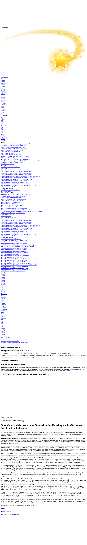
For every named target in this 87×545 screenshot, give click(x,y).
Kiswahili (3, 95)
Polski (2, 101)
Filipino (3, 87)
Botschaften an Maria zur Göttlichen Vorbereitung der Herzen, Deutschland (21, 176)
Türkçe (3, 112)
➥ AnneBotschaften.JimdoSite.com (10, 514)
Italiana (3, 94)
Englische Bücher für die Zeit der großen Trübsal (14, 240)
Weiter (68, 370)
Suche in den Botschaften (7, 188)
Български (4, 115)
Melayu (3, 98)
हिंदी (2, 129)
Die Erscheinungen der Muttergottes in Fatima (13, 257)
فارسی (3, 134)
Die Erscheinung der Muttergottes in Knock (12, 254)
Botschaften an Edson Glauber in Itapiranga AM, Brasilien (16, 179)
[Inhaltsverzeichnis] (13, 402)
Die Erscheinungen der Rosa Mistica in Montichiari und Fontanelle (19, 265)
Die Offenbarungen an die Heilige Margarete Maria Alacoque (17, 246)
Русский (3, 117)
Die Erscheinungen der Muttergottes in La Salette (14, 248)
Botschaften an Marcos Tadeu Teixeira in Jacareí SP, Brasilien (17, 177)
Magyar (3, 97)
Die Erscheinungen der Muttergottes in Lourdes (13, 249)
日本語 (3, 139)
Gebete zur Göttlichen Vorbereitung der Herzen (13, 148)
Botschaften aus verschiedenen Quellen (11, 187)
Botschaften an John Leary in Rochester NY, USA (14, 183)
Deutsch (3, 83)
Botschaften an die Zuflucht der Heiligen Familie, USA (15, 180)
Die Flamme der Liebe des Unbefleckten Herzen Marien (16, 159)
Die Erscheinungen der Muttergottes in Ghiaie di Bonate (16, 263)
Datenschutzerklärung (6, 338)
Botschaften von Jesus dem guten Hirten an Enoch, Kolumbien (17, 171)
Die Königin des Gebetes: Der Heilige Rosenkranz (15, 144)
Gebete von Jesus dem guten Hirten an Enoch (13, 147)
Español (3, 86)
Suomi (2, 107)
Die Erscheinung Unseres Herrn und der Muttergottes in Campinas (18, 258)
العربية (2, 130)
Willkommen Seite (6, 191)
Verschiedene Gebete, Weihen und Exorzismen (13, 145)
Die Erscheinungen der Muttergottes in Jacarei (13, 271)
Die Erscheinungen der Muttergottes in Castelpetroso (15, 255)
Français (3, 89)
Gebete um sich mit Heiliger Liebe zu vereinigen (14, 157)
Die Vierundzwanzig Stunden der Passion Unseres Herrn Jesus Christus (21, 161)
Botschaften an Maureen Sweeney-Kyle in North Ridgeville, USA (18, 185)
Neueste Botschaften (6, 170)
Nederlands (4, 100)
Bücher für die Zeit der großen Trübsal (11, 239)
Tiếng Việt (3, 110)
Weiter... (36, 357)
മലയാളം (3, 125)
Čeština (3, 81)
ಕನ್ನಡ (2, 123)
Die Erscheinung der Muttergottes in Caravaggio (14, 243)
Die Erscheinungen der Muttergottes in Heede (13, 262)
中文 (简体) (4, 137)
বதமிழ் (2, 120)
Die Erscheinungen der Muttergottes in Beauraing (14, 260)
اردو (2, 132)
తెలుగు (2, 121)
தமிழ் (2, 312)
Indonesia (3, 92)
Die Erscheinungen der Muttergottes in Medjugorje (14, 268)
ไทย (2, 127)
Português (3, 103)
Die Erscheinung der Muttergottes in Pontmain (13, 251)
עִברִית (2, 135)
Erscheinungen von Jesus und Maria (10, 167)
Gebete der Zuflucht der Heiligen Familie (12, 150)
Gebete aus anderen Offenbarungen (10, 151)
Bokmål (3, 80)
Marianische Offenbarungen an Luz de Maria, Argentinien (16, 173)
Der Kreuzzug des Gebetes (8, 153)
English (3, 84)
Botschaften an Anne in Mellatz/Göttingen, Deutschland (16, 174)
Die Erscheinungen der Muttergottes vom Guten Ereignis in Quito (18, 245)
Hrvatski (3, 91)
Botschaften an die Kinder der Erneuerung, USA (14, 182)
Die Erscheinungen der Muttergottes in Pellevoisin (14, 252)
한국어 (3, 140)
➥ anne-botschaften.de (7, 511)
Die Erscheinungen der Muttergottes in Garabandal (14, 266)
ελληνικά (3, 113)
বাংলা (2, 118)
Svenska (3, 109)
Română (3, 104)
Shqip (2, 106)
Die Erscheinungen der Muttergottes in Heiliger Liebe (15, 269)
